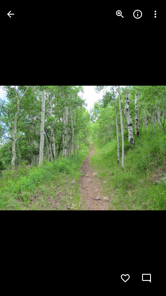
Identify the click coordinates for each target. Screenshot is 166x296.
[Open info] (138, 14)
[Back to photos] (10, 14)
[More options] (155, 14)
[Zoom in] (120, 14)
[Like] (125, 278)
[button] (24, 148)
